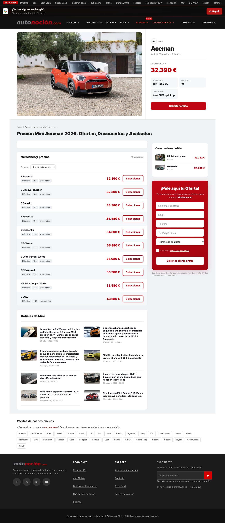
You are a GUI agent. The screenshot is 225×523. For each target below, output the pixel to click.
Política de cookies (124, 494)
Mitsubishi (47, 440)
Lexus (178, 434)
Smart (128, 440)
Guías (123, 22)
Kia (152, 434)
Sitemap (77, 502)
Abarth (22, 434)
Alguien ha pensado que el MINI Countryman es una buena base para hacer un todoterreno (122, 377)
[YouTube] (46, 482)
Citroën (70, 434)
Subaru (155, 440)
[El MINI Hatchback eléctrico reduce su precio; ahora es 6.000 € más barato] (92, 355)
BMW (59, 434)
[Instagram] (37, 482)
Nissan (61, 440)
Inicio (19, 127)
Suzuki (167, 440)
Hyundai (131, 434)
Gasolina (186, 22)
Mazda (189, 434)
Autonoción (72, 516)
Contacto (119, 478)
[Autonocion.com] (39, 22)
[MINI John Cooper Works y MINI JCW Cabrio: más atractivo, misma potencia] (29, 395)
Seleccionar (133, 178)
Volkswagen (192, 440)
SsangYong (141, 440)
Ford (109, 434)
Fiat (99, 434)
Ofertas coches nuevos (85, 486)
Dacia (81, 434)
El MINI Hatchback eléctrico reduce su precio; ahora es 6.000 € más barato (123, 356)
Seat (107, 440)
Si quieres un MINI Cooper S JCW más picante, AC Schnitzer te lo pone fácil (123, 394)
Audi (49, 434)
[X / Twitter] (27, 482)
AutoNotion (208, 22)
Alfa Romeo (36, 434)
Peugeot (83, 440)
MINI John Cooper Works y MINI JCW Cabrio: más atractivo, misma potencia (59, 394)
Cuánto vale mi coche (84, 494)
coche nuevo (51, 427)
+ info (198, 273)
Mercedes (23, 440)
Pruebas (111, 22)
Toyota (179, 440)
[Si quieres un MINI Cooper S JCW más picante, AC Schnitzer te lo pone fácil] (92, 395)
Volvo (21, 446)
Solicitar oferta (178, 105)
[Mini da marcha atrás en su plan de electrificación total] (29, 378)
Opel (72, 440)
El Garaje (142, 22)
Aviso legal (120, 486)
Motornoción (94, 22)
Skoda (117, 440)
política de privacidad (179, 250)
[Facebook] (17, 482)
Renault (95, 440)
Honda (119, 434)
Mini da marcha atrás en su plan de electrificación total (58, 377)
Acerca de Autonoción (126, 470)
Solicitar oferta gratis (180, 260)
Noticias (71, 22)
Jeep (143, 434)
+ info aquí (195, 487)
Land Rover (164, 434)
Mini (45, 127)
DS (91, 434)
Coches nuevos (162, 22)
